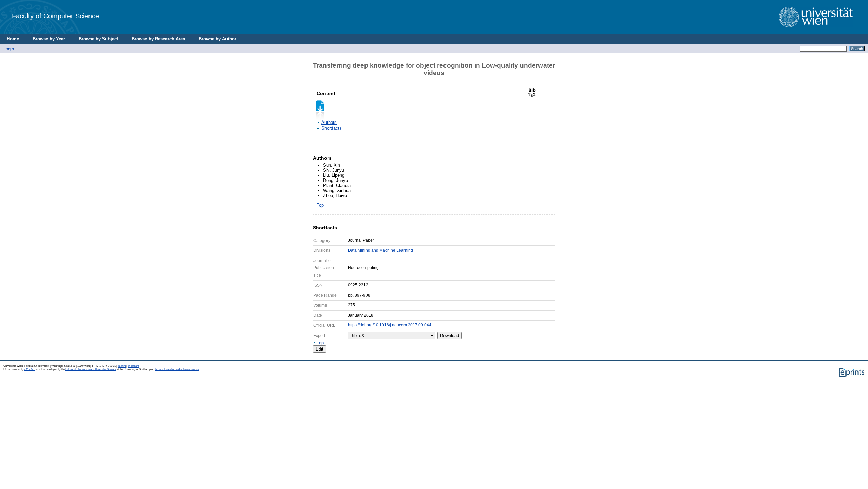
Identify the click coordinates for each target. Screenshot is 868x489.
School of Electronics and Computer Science (90, 369)
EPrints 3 (29, 369)
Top (319, 205)
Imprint (122, 366)
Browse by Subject (98, 38)
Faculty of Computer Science (55, 16)
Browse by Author (217, 38)
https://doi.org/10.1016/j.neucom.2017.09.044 (389, 325)
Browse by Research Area (158, 38)
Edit (319, 349)
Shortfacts (331, 128)
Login (8, 48)
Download (449, 335)
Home (13, 38)
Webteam (133, 366)
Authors (329, 122)
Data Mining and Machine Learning (380, 250)
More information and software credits (177, 369)
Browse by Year (49, 38)
